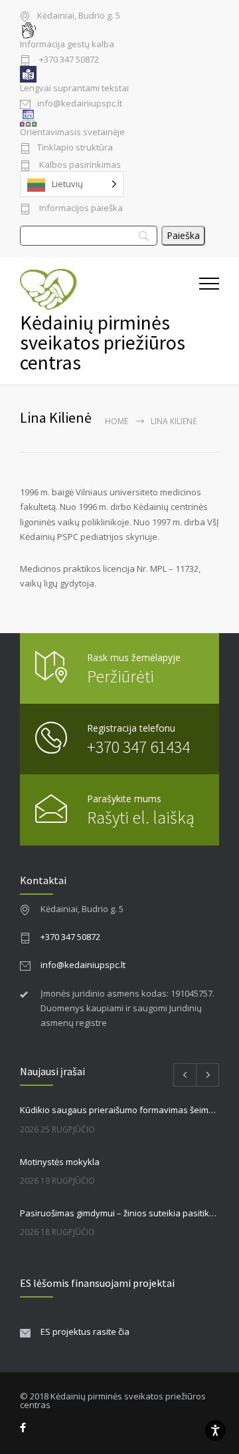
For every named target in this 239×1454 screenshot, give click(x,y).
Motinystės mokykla (60, 1162)
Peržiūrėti (120, 676)
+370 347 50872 (68, 60)
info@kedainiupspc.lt (79, 104)
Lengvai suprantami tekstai (74, 88)
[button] (209, 320)
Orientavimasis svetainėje (72, 132)
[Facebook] (23, 1428)
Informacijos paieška (80, 209)
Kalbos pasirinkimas (79, 165)
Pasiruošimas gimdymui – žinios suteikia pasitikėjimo (119, 1213)
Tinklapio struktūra (75, 148)
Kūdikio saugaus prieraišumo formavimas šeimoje (119, 1110)
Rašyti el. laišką (141, 817)
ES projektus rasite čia (84, 1331)
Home (116, 421)
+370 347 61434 (138, 747)
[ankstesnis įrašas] (185, 1075)
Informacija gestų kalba (67, 44)
